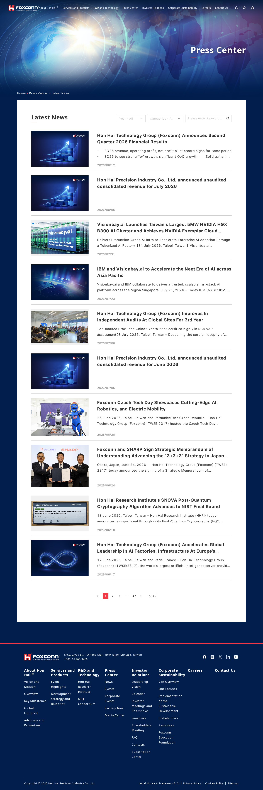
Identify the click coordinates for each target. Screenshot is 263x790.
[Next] (141, 596)
